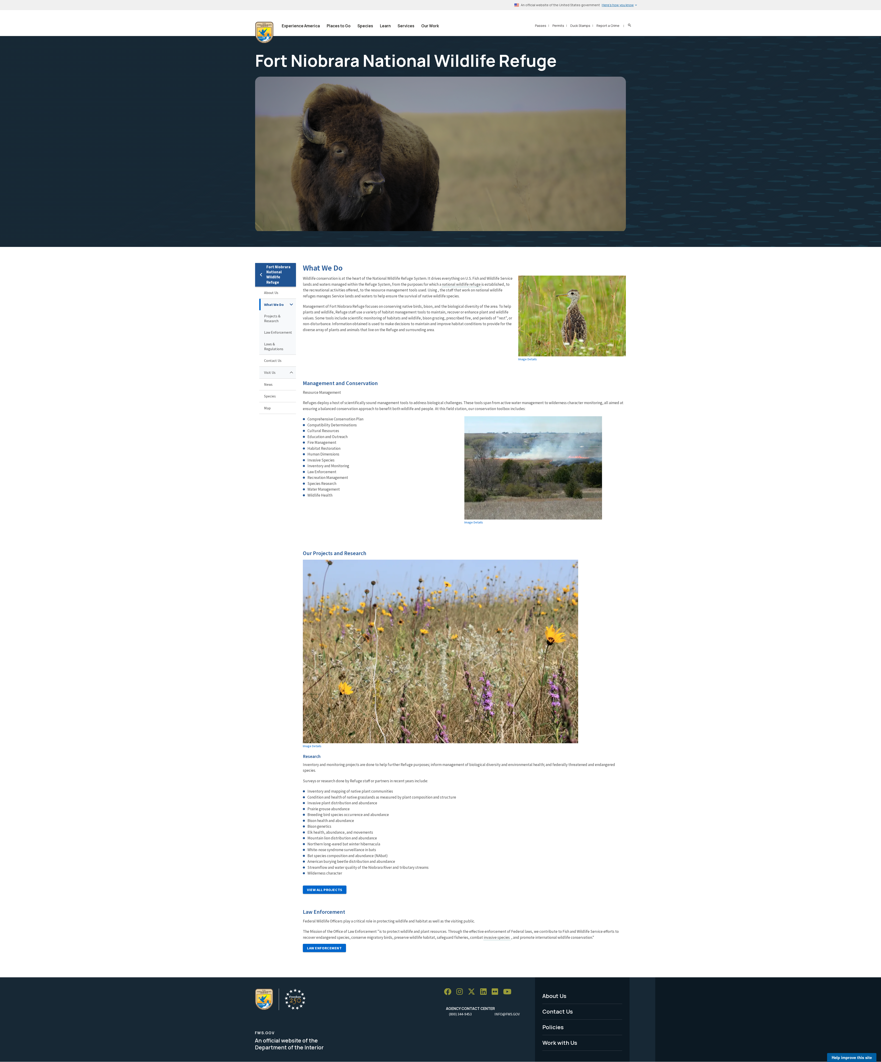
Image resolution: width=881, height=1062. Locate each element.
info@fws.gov (507, 1014)
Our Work (430, 25)
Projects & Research (272, 318)
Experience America (301, 25)
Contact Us (273, 360)
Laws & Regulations (273, 346)
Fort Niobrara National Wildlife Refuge (278, 274)
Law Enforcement (278, 332)
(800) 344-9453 (460, 1014)
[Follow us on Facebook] (449, 991)
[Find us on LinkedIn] (485, 991)
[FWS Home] (264, 33)
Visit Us (270, 372)
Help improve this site (852, 1057)
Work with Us (559, 1042)
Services (406, 25)
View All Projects (324, 889)
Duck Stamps (580, 25)
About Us (271, 292)
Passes (540, 25)
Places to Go (339, 25)
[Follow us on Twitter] (473, 991)
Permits (558, 25)
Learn (385, 25)
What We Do (274, 304)
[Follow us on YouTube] (509, 991)
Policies (553, 1027)
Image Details (527, 359)
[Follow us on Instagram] (461, 991)
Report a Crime (608, 25)
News (268, 384)
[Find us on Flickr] (496, 991)
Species (365, 25)
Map (267, 408)
